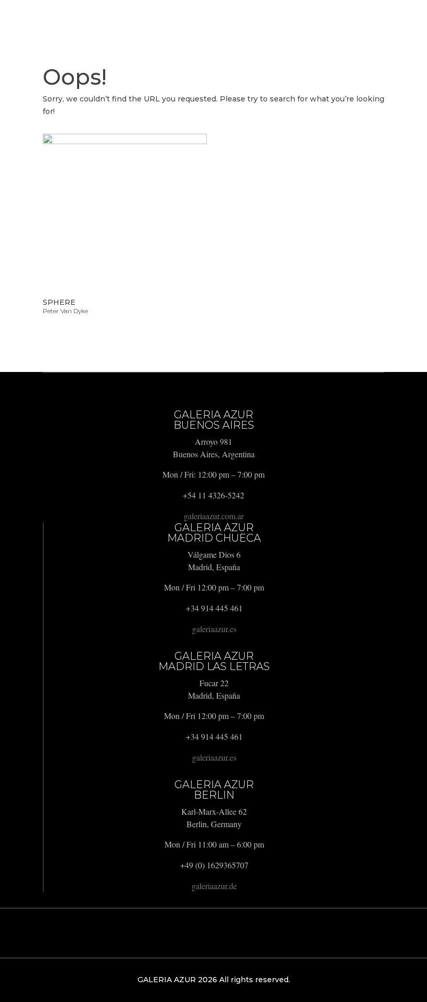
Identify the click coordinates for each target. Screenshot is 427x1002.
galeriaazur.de (214, 885)
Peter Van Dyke (65, 311)
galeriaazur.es (214, 628)
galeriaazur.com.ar (214, 515)
